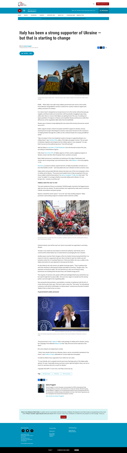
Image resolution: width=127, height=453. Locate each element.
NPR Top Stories (66, 373)
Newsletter (80, 15)
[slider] (26, 10)
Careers (51, 436)
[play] (20, 11)
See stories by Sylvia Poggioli (55, 396)
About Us (60, 15)
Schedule (34, 15)
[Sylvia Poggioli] (41, 388)
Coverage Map (71, 15)
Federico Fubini (49, 354)
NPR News (56, 373)
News (19, 15)
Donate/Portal (103, 4)
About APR (52, 433)
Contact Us (51, 435)
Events (42, 15)
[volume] (24, 10)
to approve (54, 341)
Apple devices (72, 430)
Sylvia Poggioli (27, 46)
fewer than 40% (49, 153)
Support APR (51, 15)
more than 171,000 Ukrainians (56, 147)
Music (26, 15)
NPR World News (46, 373)
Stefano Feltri (53, 140)
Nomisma (41, 166)
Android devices (72, 431)
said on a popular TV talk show (70, 175)
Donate (63, 417)
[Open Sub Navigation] (22, 15)
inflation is (75, 160)
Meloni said (58, 343)
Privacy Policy (52, 428)
